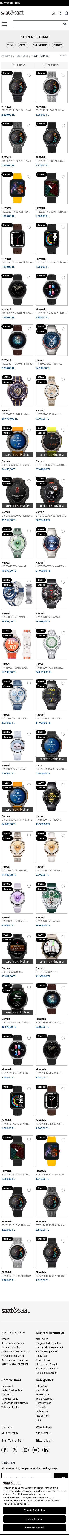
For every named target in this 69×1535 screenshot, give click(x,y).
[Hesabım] (53, 13)
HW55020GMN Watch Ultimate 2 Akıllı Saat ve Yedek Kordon (48, 921)
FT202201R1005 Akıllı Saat (50, 161)
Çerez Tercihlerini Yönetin (15, 1364)
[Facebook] (5, 1450)
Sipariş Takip (43, 1360)
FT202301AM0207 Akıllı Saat (17, 262)
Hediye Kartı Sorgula (47, 1364)
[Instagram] (25, 1450)
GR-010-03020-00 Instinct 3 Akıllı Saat (17, 516)
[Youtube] (35, 1450)
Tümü (10, 45)
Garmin (6, 461)
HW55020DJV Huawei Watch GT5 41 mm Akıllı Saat (17, 769)
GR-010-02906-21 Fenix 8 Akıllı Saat (50, 465)
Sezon (23, 45)
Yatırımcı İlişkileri (10, 1407)
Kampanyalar (43, 1403)
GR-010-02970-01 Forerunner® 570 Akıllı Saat (17, 972)
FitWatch (6, 106)
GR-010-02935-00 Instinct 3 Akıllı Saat (51, 516)
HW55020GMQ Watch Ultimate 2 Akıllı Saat (48, 617)
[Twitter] (15, 1450)
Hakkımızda (7, 1386)
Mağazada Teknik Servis (14, 1403)
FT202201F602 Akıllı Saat (15, 211)
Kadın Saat (22, 55)
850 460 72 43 (44, 1433)
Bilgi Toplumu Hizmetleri (14, 1360)
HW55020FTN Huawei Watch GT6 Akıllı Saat (48, 870)
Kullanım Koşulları (11, 1347)
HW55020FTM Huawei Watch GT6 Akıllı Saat (14, 921)
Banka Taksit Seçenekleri (49, 1347)
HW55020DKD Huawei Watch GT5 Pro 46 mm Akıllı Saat (51, 718)
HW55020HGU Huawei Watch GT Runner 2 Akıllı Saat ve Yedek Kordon (15, 668)
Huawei (40, 360)
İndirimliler (41, 1407)
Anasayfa (6, 55)
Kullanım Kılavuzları (46, 1372)
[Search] (64, 24)
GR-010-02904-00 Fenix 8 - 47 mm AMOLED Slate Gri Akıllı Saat (50, 769)
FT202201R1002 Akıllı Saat (16, 161)
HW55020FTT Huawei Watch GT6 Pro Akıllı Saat (51, 566)
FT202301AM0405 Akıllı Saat (17, 363)
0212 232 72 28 (10, 1433)
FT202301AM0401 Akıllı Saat (17, 313)
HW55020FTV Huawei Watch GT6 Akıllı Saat (14, 566)
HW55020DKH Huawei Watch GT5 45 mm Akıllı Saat (17, 718)
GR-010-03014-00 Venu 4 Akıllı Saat (15, 1022)
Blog (38, 1419)
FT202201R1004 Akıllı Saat (50, 110)
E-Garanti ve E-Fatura (47, 1368)
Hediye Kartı (42, 1415)
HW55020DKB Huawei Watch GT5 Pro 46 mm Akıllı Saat (51, 364)
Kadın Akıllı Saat (40, 55)
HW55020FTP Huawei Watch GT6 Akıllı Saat (14, 870)
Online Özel (40, 45)
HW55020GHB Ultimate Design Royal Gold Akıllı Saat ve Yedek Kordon (17, 414)
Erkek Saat (42, 1386)
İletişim (5, 1339)
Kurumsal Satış (9, 1398)
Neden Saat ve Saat (12, 1390)
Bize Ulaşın (45, 1440)
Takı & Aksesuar (44, 1398)
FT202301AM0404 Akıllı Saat (51, 313)
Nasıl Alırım (42, 1339)
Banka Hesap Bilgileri (47, 1351)
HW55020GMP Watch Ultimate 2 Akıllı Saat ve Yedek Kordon (14, 617)
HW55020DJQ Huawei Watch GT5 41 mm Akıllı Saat (51, 414)
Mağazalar (7, 1394)
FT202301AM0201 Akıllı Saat (51, 211)
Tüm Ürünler (42, 1394)
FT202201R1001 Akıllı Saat (16, 110)
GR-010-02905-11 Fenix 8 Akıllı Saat (16, 465)
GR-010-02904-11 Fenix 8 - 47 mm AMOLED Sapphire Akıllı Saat (16, 820)
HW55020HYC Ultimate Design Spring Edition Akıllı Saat (50, 668)
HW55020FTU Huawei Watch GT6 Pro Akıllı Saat (50, 820)
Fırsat (57, 45)
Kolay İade (41, 1355)
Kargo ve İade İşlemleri (48, 1343)
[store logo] (12, 12)
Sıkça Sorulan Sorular (13, 1343)
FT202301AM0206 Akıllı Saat (51, 262)
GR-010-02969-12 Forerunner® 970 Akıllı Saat (51, 972)
